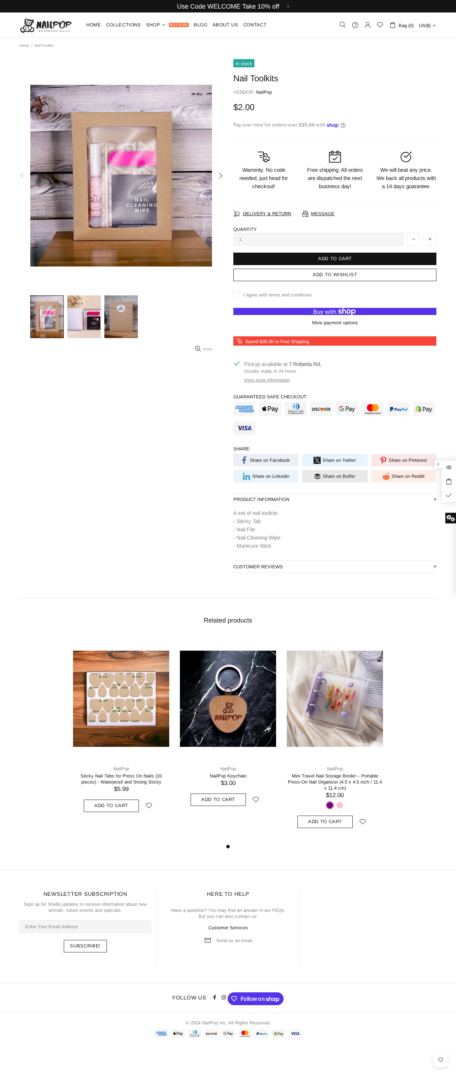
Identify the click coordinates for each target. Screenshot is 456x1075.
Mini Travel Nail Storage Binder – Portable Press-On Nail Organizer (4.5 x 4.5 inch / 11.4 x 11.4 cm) (335, 782)
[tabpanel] (121, 731)
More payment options (335, 322)
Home (24, 45)
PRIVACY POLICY (98, 1057)
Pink (340, 805)
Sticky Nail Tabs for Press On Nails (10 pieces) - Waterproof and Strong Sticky (121, 779)
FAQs (278, 910)
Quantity (245, 229)
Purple (330, 805)
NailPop (48, 25)
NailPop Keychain (228, 776)
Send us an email (234, 940)
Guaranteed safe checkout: (270, 396)
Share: (242, 448)
